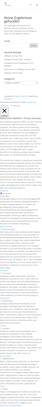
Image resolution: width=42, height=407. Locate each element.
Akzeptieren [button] (32, 102)
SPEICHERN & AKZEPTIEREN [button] (10, 405)
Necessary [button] (4, 191)
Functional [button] (4, 270)
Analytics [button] (3, 326)
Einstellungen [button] (15, 105)
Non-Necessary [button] (6, 226)
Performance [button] (5, 298)
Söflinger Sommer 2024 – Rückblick (17, 59)
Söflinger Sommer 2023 (13, 73)
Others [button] (2, 386)
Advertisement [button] (5, 356)
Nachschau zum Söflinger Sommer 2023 (19, 69)
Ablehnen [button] (4, 105)
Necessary (7, 193)
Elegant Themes (20, 96)
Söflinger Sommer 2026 (13, 56)
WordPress (8, 99)
